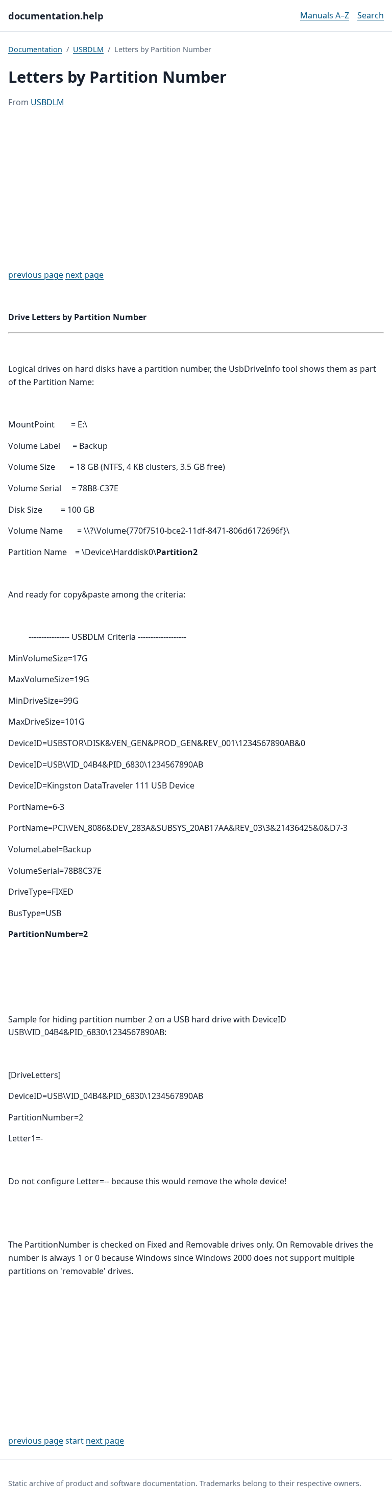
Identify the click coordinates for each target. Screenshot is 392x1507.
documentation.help (56, 15)
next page (84, 274)
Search (370, 15)
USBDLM (88, 49)
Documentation (35, 49)
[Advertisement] (196, 188)
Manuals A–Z (324, 15)
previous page (35, 274)
